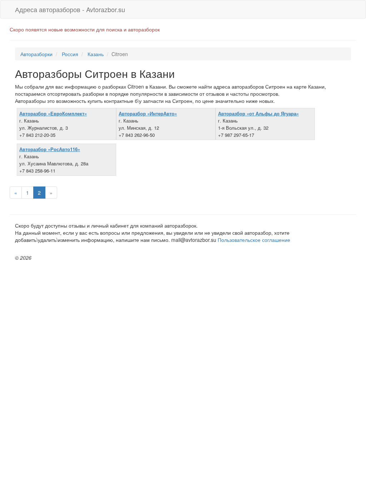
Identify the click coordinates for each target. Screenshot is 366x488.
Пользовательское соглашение (254, 239)
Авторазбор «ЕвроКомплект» (53, 113)
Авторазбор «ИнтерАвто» (148, 113)
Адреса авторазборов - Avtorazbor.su (70, 9)
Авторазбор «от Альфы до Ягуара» (258, 113)
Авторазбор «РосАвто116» (49, 149)
